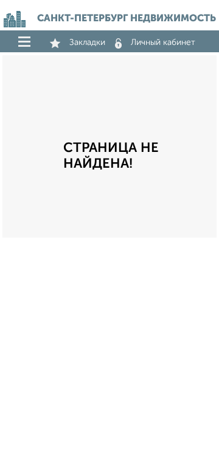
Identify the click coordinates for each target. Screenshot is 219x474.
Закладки (87, 42)
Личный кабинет (163, 42)
